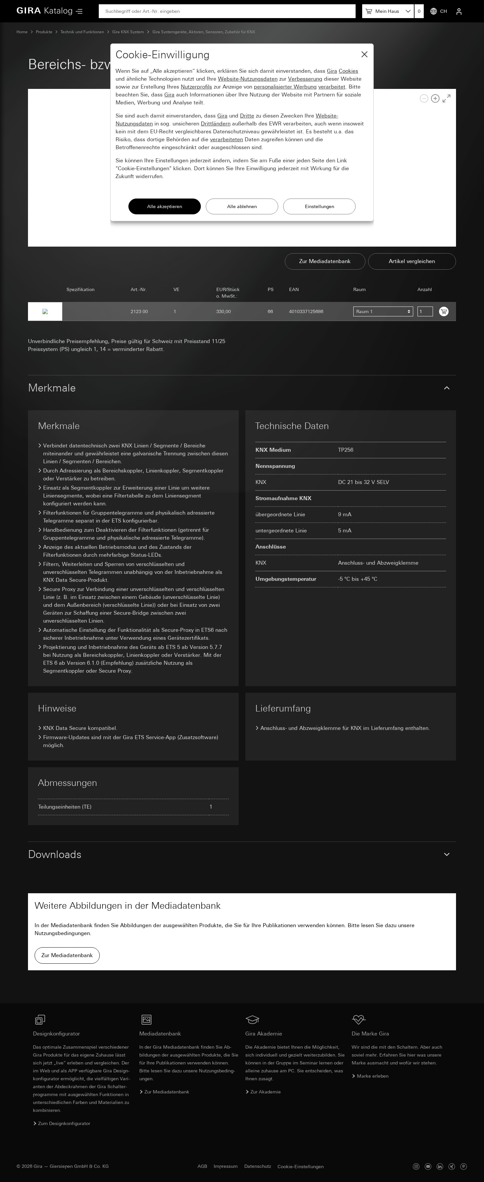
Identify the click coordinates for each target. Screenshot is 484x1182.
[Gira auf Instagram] (416, 1166)
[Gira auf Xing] (452, 1166)
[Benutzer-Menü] (459, 11)
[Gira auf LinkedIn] (440, 1166)
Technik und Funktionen (82, 32)
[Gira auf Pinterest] (464, 1166)
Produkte (44, 32)
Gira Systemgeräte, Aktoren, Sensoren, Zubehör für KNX (203, 32)
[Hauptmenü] (77, 11)
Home (22, 32)
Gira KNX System (128, 32)
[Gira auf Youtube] (428, 1166)
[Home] (44, 11)
